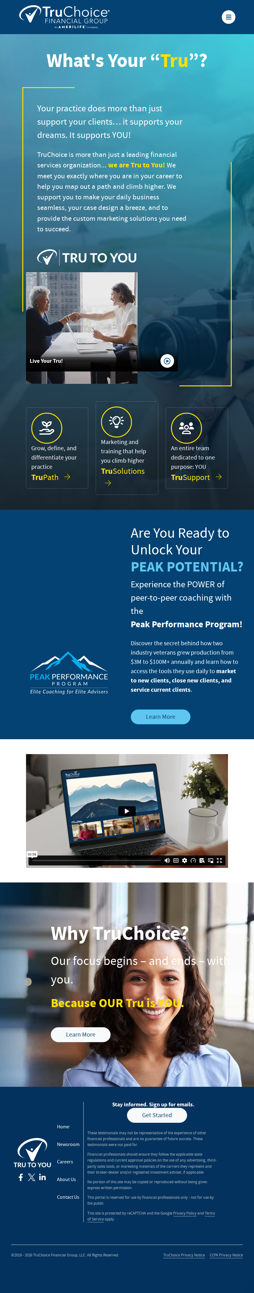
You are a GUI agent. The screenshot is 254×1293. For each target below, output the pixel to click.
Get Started (157, 1115)
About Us (66, 1179)
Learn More (160, 717)
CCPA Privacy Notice (226, 1255)
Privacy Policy (184, 1213)
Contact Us (68, 1197)
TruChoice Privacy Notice (184, 1255)
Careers (65, 1162)
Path (45, 477)
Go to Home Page (36, 5)
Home (63, 1127)
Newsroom (68, 1144)
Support (191, 477)
